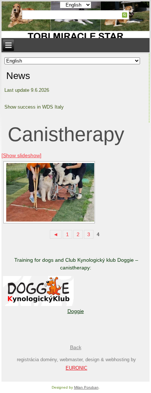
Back (75, 347)
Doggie (75, 311)
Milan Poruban (86, 387)
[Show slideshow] (21, 155)
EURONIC (76, 368)
